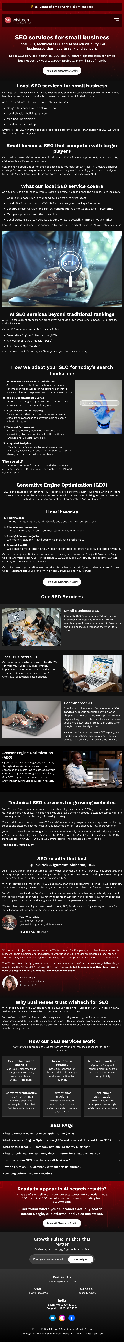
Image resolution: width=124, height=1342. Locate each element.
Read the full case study (18, 844)
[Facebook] (71, 1318)
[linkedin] (52, 1318)
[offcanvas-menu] (116, 20)
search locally (43, 662)
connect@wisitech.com (62, 1281)
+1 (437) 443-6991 (86, 1293)
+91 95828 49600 (66, 1304)
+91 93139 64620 (67, 1308)
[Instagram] (62, 1318)
